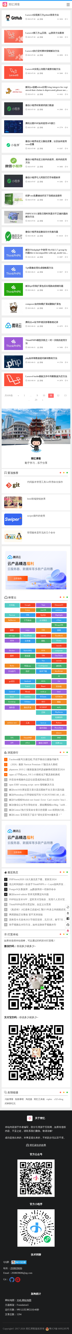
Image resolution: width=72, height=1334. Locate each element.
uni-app (12, 636)
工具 (27, 723)
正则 (43, 712)
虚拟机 (59, 666)
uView (58, 620)
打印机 (12, 605)
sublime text (12, 723)
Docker (12, 651)
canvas (43, 636)
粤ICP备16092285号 (59, 1328)
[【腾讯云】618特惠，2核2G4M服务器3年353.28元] (36, 570)
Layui (27, 686)
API (11, 743)
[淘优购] (67, 913)
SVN (43, 651)
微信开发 (27, 707)
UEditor (27, 702)
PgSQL (43, 615)
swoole (59, 661)
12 (58, 395)
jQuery (59, 733)
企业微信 (43, 620)
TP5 (12, 738)
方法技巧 (12, 671)
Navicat (12, 615)
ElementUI (59, 605)
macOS (43, 610)
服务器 (12, 707)
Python (59, 723)
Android (27, 681)
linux (12, 697)
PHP (59, 738)
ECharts (43, 697)
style (59, 707)
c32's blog (58, 1099)
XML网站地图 (24, 1300)
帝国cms (27, 666)
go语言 (12, 681)
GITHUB (58, 697)
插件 (12, 656)
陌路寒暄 (19, 1099)
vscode (59, 646)
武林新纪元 (10, 1103)
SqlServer (12, 620)
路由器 (27, 656)
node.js (43, 692)
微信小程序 (43, 743)
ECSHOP (43, 707)
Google (27, 605)
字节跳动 (27, 620)
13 (65, 395)
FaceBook (59, 636)
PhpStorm (59, 712)
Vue (43, 661)
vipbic (49, 1099)
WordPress (28, 636)
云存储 (27, 641)
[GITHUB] (67, 925)
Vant (43, 605)
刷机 (43, 641)
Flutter (58, 641)
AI (59, 676)
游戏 (59, 630)
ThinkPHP (28, 738)
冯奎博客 (9, 1099)
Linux (27, 610)
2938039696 (16, 1268)
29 (36, 400)
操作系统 (43, 728)
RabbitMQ (28, 651)
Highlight (59, 615)
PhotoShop (59, 728)
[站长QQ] (67, 931)
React (43, 686)
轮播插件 (59, 717)
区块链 (59, 686)
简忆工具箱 (39, 1099)
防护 (27, 671)
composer (59, 651)
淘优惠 (29, 1099)
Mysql (27, 692)
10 (44, 395)
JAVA (43, 681)
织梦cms (59, 743)
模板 (59, 702)
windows (58, 610)
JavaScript (59, 671)
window (27, 697)
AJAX (43, 738)
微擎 (12, 630)
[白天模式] (67, 907)
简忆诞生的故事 (38, 1145)
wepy (27, 630)
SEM (12, 641)
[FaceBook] (67, 919)
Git (59, 681)
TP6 (43, 656)
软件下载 (43, 671)
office (27, 743)
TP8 (27, 615)
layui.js (43, 723)
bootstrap (12, 702)
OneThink (59, 656)
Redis (12, 666)
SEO (43, 702)
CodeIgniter (43, 666)
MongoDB (59, 625)
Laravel (12, 692)
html (59, 692)
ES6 (43, 630)
